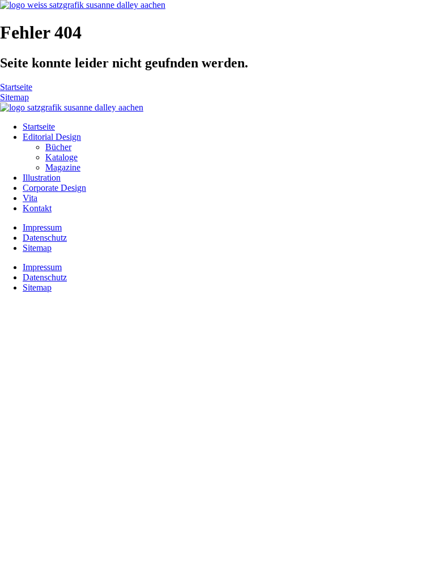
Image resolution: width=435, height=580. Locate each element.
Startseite (39, 126)
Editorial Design (52, 137)
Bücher (58, 147)
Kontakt (37, 208)
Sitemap (37, 248)
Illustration (42, 177)
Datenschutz (45, 237)
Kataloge (61, 157)
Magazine (62, 167)
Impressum (42, 227)
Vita (30, 198)
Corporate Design (54, 188)
